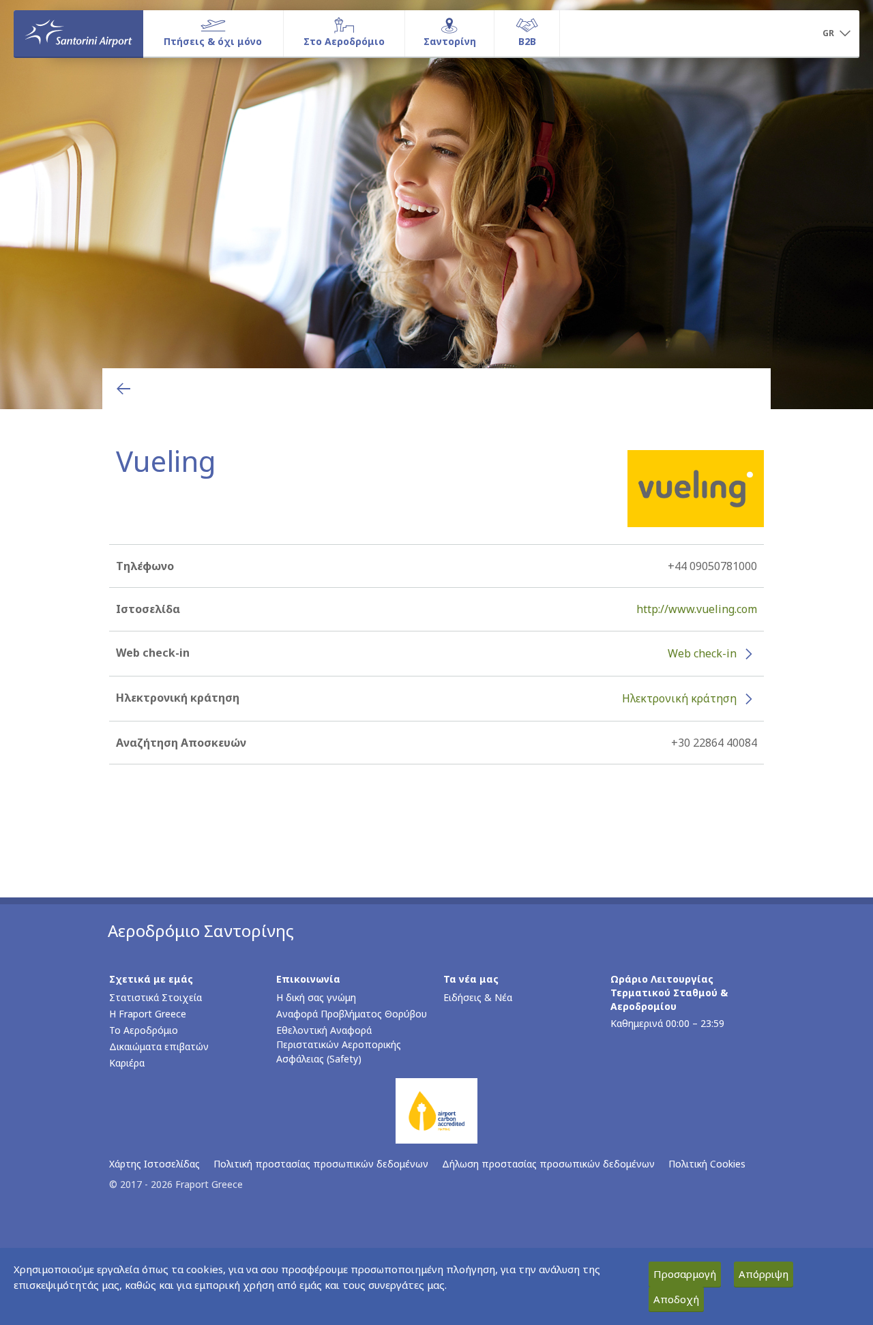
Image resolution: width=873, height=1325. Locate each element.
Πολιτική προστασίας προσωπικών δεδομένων (320, 1163)
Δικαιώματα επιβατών (159, 1046)
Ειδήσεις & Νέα (477, 997)
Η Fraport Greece (147, 1013)
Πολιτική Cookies (706, 1163)
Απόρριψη (763, 1274)
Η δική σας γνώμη (316, 997)
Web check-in (702, 653)
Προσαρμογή (684, 1274)
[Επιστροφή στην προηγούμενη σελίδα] (123, 389)
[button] (836, 34)
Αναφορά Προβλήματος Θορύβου (351, 1013)
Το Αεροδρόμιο (143, 1030)
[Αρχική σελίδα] (78, 33)
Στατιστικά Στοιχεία (155, 997)
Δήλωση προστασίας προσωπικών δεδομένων (548, 1163)
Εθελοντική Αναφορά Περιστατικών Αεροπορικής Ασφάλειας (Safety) (338, 1044)
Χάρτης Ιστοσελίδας (154, 1163)
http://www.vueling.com (696, 608)
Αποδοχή (676, 1299)
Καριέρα (127, 1062)
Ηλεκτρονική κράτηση (679, 698)
